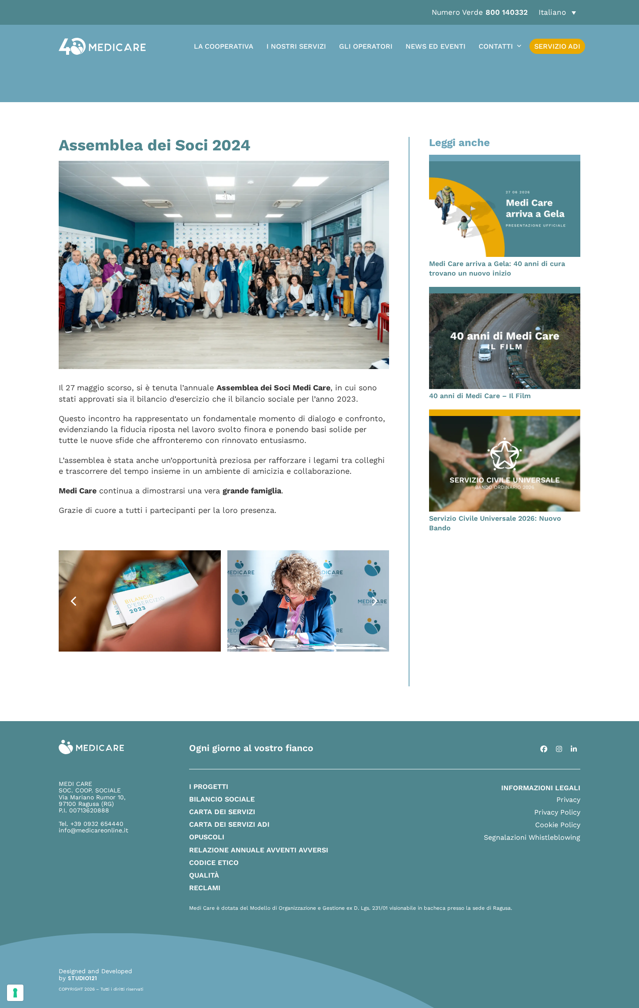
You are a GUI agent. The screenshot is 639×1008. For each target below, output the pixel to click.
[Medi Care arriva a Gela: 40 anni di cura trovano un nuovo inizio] (504, 208)
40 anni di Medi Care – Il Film (480, 396)
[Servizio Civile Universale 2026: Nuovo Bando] (504, 462)
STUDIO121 (82, 978)
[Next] (374, 601)
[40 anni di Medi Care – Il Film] (504, 340)
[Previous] (74, 601)
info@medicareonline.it (93, 830)
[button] (557, 12)
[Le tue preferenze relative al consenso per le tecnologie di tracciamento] (15, 993)
